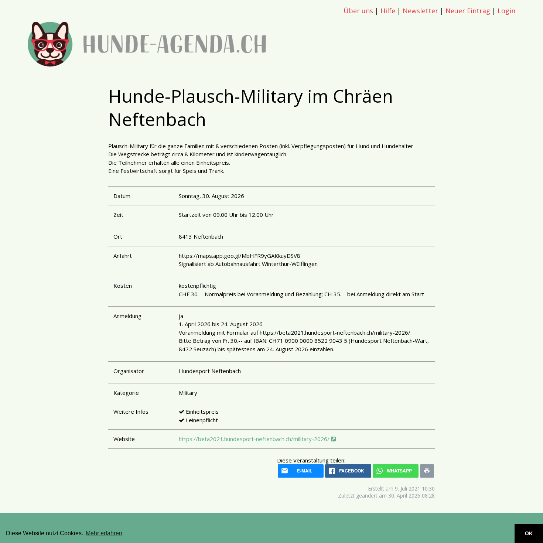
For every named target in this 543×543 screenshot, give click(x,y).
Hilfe (387, 10)
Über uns (358, 10)
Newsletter (420, 10)
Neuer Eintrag (467, 10)
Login (506, 10)
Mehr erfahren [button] (104, 533)
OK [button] (529, 533)
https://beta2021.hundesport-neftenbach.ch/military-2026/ (255, 439)
